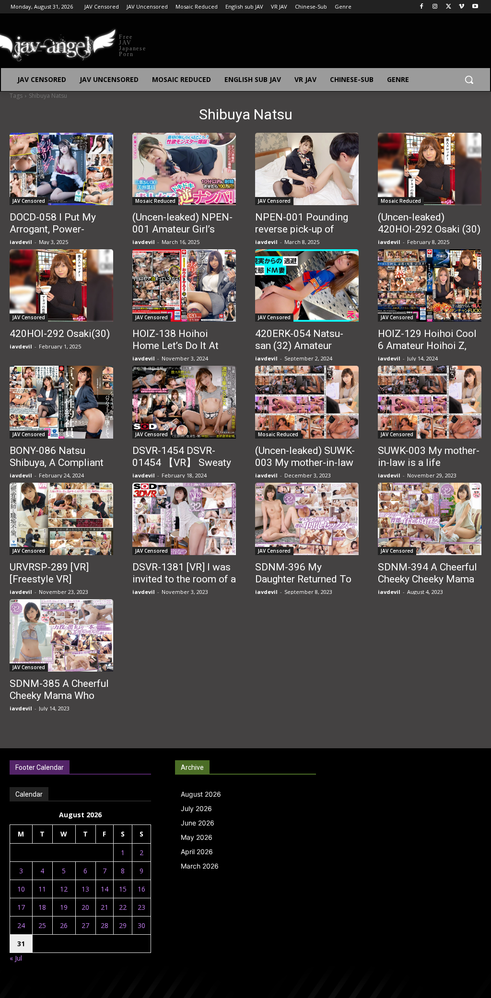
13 (85, 889)
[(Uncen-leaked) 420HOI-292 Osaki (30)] (429, 169)
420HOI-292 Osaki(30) (60, 333)
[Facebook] (421, 6)
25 (42, 925)
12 (64, 889)
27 (85, 925)
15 (123, 889)
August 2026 (201, 794)
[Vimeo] (461, 6)
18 (42, 907)
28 (104, 925)
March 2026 (200, 866)
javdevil (21, 241)
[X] (448, 6)
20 (85, 907)
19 (64, 907)
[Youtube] (474, 6)
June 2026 (197, 823)
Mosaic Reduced (155, 200)
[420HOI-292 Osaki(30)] (61, 285)
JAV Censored (28, 200)
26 (64, 925)
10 (21, 889)
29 (123, 925)
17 (21, 907)
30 (141, 925)
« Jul (16, 958)
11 (42, 889)
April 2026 (197, 851)
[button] (468, 79)
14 (104, 889)
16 (141, 889)
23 (141, 907)
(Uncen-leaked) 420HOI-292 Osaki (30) (429, 223)
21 (104, 907)
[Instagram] (435, 6)
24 (21, 925)
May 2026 (196, 837)
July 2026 (196, 808)
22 (123, 907)
